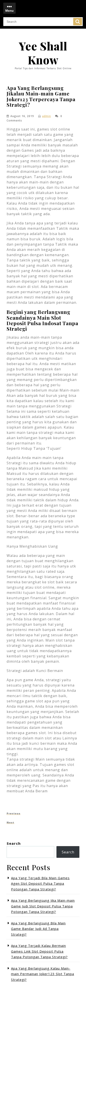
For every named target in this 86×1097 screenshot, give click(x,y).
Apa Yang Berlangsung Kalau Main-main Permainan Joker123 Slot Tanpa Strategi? (42, 974)
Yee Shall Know (43, 53)
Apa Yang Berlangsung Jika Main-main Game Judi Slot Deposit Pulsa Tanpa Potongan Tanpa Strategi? (43, 906)
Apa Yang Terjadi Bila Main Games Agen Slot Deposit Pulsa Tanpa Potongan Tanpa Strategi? (40, 883)
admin (46, 116)
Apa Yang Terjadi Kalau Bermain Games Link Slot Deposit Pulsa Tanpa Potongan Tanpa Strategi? (39, 951)
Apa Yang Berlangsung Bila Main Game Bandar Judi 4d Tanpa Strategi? (38, 929)
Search (77, 21)
